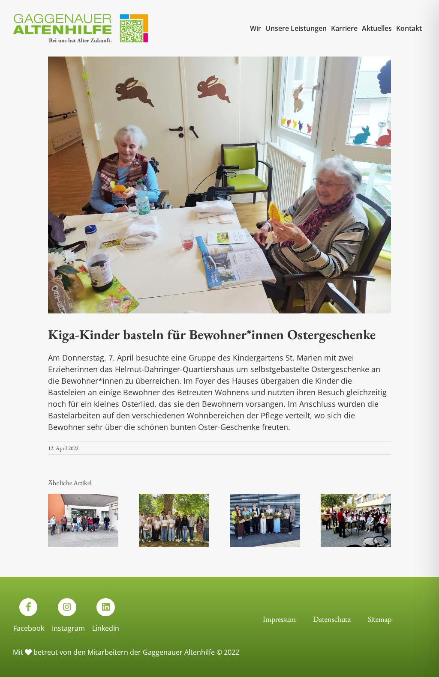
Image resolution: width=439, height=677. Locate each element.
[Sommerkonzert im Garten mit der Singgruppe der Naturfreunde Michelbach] (356, 499)
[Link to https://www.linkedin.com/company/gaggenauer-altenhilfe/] (105, 607)
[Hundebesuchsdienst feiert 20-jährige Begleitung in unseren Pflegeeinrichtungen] (83, 499)
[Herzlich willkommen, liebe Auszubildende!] (174, 499)
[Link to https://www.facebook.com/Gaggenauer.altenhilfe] (28, 607)
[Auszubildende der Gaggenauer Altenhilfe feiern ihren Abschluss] (265, 499)
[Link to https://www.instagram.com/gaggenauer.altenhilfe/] (67, 607)
